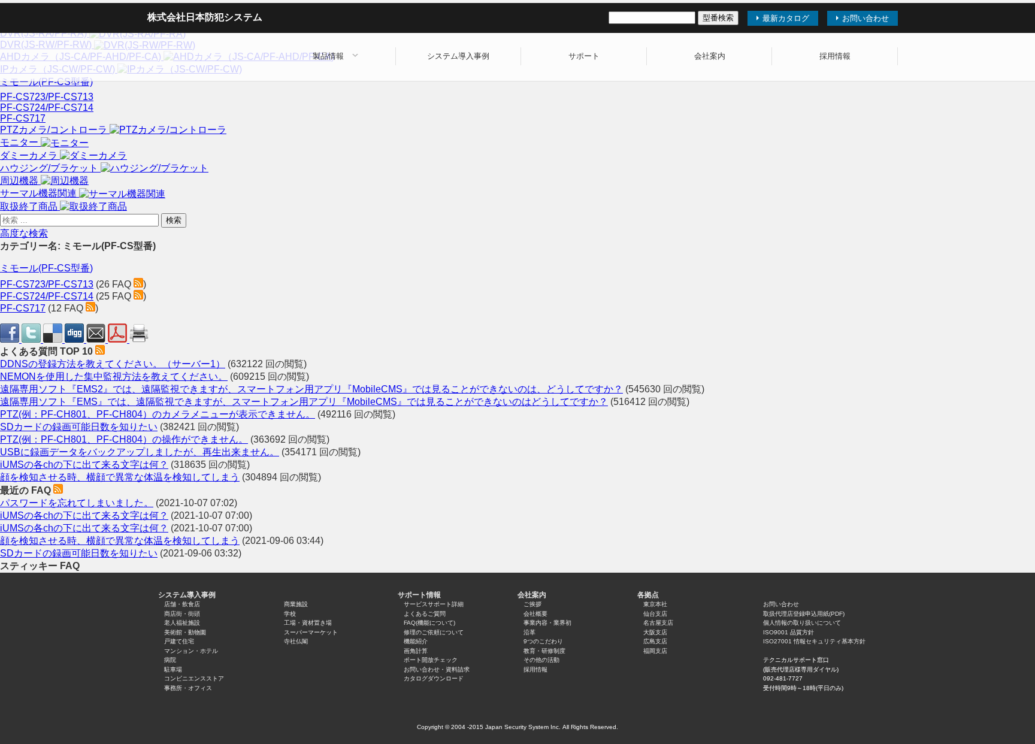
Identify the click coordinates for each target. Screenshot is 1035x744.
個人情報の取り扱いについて (802, 622)
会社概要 (535, 613)
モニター (20, 142)
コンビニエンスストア (194, 678)
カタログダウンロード (434, 678)
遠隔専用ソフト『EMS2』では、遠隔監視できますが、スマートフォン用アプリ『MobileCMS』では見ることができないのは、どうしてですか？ (311, 389)
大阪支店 (655, 632)
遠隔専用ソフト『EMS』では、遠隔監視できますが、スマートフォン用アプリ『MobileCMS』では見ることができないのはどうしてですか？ (304, 402)
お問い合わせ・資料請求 (437, 669)
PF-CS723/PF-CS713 (46, 97)
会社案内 (709, 56)
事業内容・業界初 (547, 622)
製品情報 (328, 56)
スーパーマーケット (311, 632)
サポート (584, 56)
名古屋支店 (658, 622)
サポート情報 (419, 595)
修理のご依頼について (434, 632)
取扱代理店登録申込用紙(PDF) (804, 613)
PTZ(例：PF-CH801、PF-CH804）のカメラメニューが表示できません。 (157, 414)
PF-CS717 (23, 118)
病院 (170, 660)
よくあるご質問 (425, 613)
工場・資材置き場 (308, 622)
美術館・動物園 (185, 632)
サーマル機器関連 (39, 193)
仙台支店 (655, 613)
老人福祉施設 (182, 622)
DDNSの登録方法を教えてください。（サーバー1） (112, 364)
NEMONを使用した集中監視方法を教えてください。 (114, 376)
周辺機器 (20, 181)
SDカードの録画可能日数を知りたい (79, 427)
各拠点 (648, 595)
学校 (290, 613)
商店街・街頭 (182, 613)
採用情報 (835, 56)
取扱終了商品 (30, 206)
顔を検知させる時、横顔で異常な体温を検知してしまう (120, 477)
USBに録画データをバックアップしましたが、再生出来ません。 (139, 452)
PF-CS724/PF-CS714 (46, 107)
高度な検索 (24, 233)
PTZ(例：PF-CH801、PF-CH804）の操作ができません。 (124, 439)
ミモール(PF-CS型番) (46, 82)
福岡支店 (655, 651)
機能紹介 (416, 641)
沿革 (529, 632)
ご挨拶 (532, 604)
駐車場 (173, 669)
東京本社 (655, 604)
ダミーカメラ (30, 155)
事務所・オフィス (188, 688)
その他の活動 (541, 660)
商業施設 (296, 604)
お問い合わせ (781, 604)
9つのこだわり (543, 641)
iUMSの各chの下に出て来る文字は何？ (84, 464)
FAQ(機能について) (429, 622)
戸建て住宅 (179, 641)
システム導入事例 (458, 56)
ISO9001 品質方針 (788, 632)
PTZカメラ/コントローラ (55, 130)
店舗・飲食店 (182, 604)
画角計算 (416, 651)
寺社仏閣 (296, 641)
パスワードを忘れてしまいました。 (76, 503)
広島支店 (655, 641)
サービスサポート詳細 (434, 604)
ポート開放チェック (431, 660)
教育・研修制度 (544, 651)
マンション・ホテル (191, 651)
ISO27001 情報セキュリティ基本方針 (814, 641)
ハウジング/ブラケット (50, 168)
